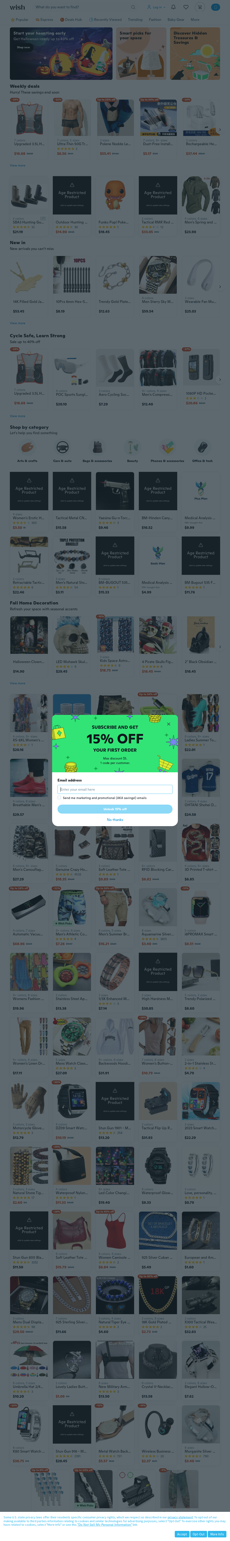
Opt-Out (199, 1534)
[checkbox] (59, 797)
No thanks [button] (115, 819)
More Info (217, 1534)
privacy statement (180, 1517)
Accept (182, 1534)
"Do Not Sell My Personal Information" (104, 1525)
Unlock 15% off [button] (115, 809)
